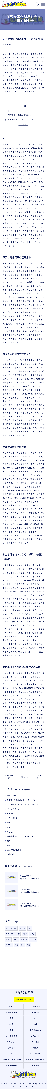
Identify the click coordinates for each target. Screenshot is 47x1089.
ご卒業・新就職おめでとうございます (22, 800)
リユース (22, 928)
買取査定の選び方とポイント (21, 119)
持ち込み (24, 939)
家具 (8, 823)
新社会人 (10, 832)
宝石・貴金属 (12, 818)
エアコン (9, 945)
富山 (29, 928)
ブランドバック (13, 809)
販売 (8, 841)
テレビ (16, 939)
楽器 (16, 945)
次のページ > (38, 777)
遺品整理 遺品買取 (14, 850)
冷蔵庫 (25, 934)
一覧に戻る (23, 777)
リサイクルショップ (13, 934)
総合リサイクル (11, 928)
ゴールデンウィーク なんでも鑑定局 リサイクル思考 (23, 805)
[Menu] (43, 4)
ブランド (33, 939)
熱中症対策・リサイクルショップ (20, 836)
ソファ (32, 934)
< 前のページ (9, 777)
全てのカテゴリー (14, 796)
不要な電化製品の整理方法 (20, 115)
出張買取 (10, 814)
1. (8, 111)
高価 (22, 945)
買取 (8, 845)
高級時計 (10, 854)
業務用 (8, 939)
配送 (28, 945)
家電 (8, 827)
